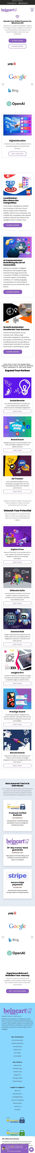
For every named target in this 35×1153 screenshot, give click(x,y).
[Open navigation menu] (32, 10)
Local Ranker (18, 1056)
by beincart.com (17, 853)
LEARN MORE (17, 46)
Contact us (17, 1106)
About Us (17, 1090)
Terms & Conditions (17, 1100)
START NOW (17, 41)
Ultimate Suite (17, 1068)
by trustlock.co (18, 818)
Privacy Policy (17, 1103)
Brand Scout (17, 1049)
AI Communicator (17, 1040)
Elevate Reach (17, 1081)
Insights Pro (17, 1075)
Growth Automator (17, 1043)
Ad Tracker (17, 1052)
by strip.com (17, 887)
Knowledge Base (17, 1097)
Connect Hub (17, 1071)
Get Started (17, 154)
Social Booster (17, 1046)
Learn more (17, 411)
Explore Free (17, 1065)
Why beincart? (17, 1093)
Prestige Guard (17, 1078)
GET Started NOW (17, 991)
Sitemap (17, 1109)
